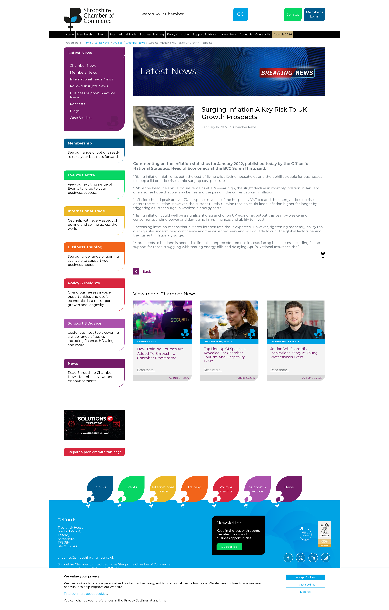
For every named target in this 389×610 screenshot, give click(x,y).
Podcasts (77, 104)
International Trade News (91, 79)
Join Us (293, 14)
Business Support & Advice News (92, 95)
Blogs (74, 111)
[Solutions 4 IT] (94, 425)
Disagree (305, 591)
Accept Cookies (305, 577)
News (289, 487)
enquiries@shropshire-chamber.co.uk (86, 557)
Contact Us (262, 34)
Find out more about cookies (85, 594)
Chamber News (83, 66)
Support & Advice (205, 34)
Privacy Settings (305, 584)
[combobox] (186, 14)
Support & (257, 489)
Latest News (228, 34)
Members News (83, 72)
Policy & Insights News (89, 86)
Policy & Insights (178, 34)
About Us (246, 34)
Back (146, 271)
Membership (86, 34)
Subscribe (229, 547)
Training (194, 487)
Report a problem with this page (95, 452)
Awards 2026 (283, 34)
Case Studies (80, 118)
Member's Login (314, 14)
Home (69, 34)
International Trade (123, 34)
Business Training (152, 34)
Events (102, 34)
